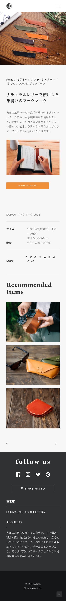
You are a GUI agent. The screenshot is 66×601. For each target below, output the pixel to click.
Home (9, 79)
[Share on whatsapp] (49, 257)
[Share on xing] (28, 261)
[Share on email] (32, 261)
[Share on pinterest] (40, 257)
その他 (11, 83)
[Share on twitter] (31, 257)
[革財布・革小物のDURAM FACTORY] (33, 6)
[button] (58, 6)
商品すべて (23, 79)
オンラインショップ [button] (34, 488)
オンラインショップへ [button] (27, 185)
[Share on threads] (35, 257)
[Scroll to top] (59, 594)
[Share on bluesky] (54, 257)
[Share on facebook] (26, 257)
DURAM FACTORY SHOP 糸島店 (26, 512)
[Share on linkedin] (44, 257)
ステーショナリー (44, 79)
